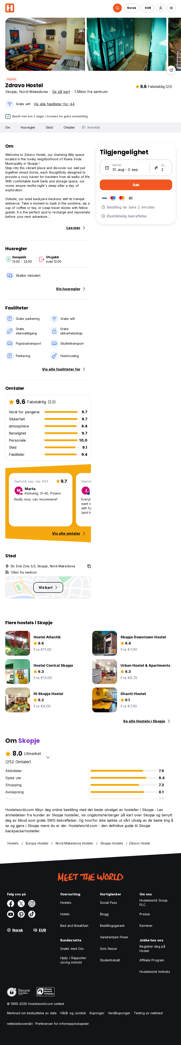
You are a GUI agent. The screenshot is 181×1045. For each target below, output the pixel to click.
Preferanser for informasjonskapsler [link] (62, 1024)
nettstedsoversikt (20, 1024)
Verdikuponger (119, 1013)
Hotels (65, 914)
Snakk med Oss (72, 948)
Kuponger (97, 1013)
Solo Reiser (108, 948)
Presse (145, 914)
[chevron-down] (48, 757)
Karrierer (146, 925)
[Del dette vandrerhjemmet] (171, 70)
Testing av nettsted (148, 1013)
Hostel (11, 79)
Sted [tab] (49, 127)
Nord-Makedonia (33, 91)
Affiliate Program (152, 960)
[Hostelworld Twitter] (21, 903)
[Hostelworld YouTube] (10, 914)
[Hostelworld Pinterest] (21, 914)
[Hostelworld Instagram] (31, 903)
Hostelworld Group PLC (154, 902)
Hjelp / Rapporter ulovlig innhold (73, 960)
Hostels (65, 902)
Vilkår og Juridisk (73, 1013)
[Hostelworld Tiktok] (31, 914)
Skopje (11, 91)
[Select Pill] (117, 8)
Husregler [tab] (28, 127)
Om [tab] (7, 127)
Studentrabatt (110, 960)
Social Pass (108, 902)
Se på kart (61, 91)
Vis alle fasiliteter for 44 (54, 104)
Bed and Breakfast (74, 925)
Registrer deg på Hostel (152, 949)
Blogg (104, 914)
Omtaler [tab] (69, 127)
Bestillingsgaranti (112, 925)
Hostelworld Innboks (155, 972)
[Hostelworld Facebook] (10, 903)
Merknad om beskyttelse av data (32, 1013)
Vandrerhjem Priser (114, 937)
